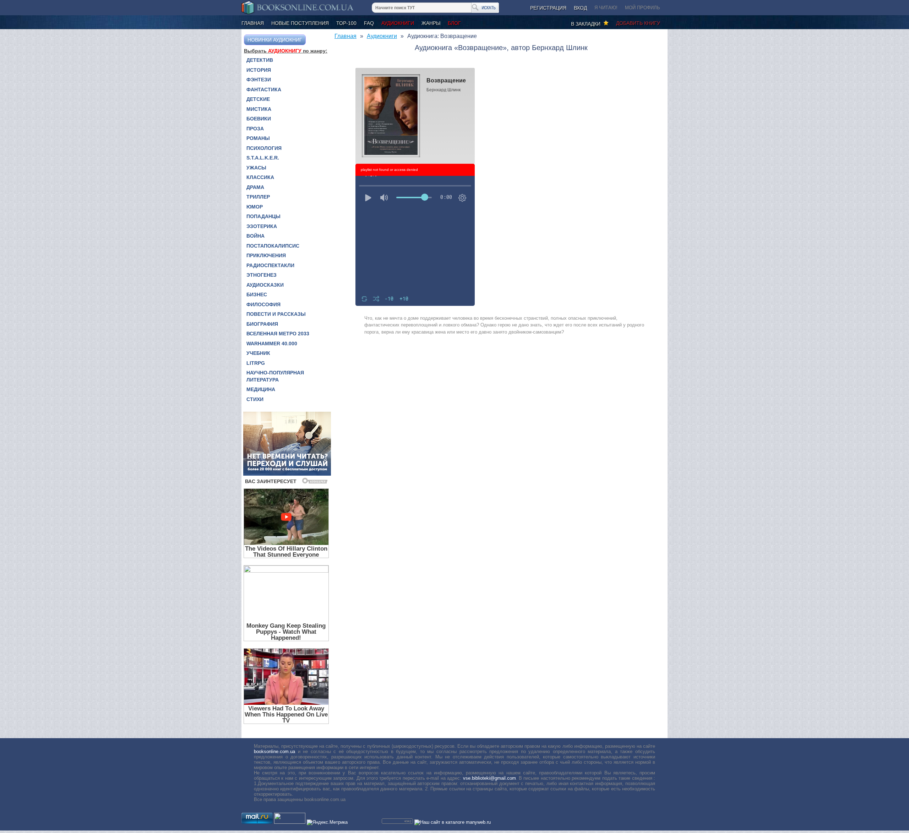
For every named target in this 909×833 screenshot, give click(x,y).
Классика (260, 177)
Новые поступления (300, 23)
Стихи (254, 399)
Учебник (258, 353)
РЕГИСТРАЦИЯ (548, 8)
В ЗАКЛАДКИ (587, 24)
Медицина (260, 389)
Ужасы (256, 168)
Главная (252, 23)
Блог (454, 23)
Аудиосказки (265, 285)
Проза (255, 128)
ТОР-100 (346, 23)
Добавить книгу (638, 23)
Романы (258, 138)
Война (255, 236)
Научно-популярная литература (275, 376)
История (258, 70)
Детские (258, 99)
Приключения (266, 255)
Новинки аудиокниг (274, 40)
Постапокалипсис (272, 246)
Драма (255, 187)
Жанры (430, 23)
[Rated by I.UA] (289, 822)
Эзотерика (261, 226)
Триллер (258, 197)
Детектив (259, 60)
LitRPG (255, 363)
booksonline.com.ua (274, 751)
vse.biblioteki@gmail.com (489, 778)
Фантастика (263, 89)
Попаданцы (263, 216)
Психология (264, 148)
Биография (262, 324)
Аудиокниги (397, 23)
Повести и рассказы (276, 314)
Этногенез (261, 275)
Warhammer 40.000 (271, 343)
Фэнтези (258, 79)
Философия (263, 304)
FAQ (369, 23)
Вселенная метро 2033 (277, 333)
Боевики (258, 118)
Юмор (254, 207)
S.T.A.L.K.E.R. (262, 158)
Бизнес (256, 294)
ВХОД (580, 8)
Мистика (258, 109)
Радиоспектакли (270, 265)
